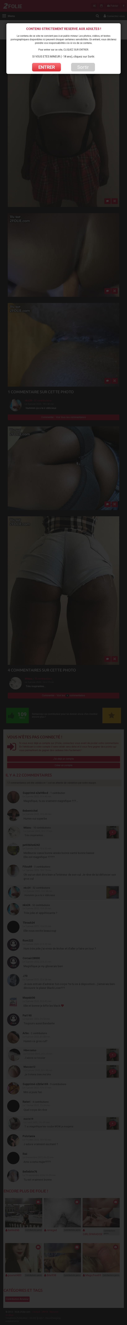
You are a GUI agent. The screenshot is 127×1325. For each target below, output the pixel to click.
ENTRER (46, 67)
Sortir (83, 67)
